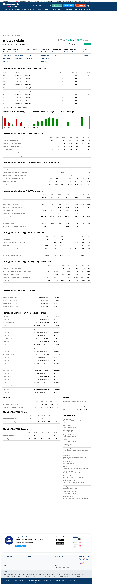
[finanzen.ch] (11, 4)
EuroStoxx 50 (30, 574)
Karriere (6, 561)
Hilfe (27, 559)
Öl (84, 1)
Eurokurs (13, 576)
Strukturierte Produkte (71, 52)
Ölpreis (73, 576)
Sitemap (6, 565)
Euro (38, 1)
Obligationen (78, 9)
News (11, 9)
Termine (54, 52)
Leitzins (79, 576)
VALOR (4, 44)
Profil (54, 55)
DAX (29, 1)
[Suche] (50, 5)
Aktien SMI (7, 574)
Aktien (5, 9)
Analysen (29, 55)
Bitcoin (66, 1)
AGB (55, 565)
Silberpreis (21, 576)
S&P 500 (61, 574)
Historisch (6, 61)
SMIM (19, 574)
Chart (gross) (18, 52)
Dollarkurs (7, 576)
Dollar (76, 1)
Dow (21, 1)
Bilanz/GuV (44, 52)
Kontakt (6, 559)
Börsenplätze (7, 58)
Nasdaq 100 (46, 574)
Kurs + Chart (6, 52)
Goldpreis (72, 574)
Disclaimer (57, 563)
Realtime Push (19, 58)
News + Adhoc (31, 52)
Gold (58, 1)
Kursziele (29, 58)
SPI (12, 1)
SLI (15, 574)
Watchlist (85, 55)
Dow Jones (39, 574)
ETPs (34, 9)
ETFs (29, 9)
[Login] (88, 5)
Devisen (69, 9)
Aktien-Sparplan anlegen (74, 44)
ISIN (14, 44)
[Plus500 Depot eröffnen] (13, 6)
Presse (5, 563)
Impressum (57, 559)
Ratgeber (87, 9)
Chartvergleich (19, 55)
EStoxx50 (48, 1)
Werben (28, 561)
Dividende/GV (45, 58)
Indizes (17, 9)
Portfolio (85, 52)
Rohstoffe (61, 9)
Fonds (24, 9)
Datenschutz (57, 561)
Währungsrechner (64, 576)
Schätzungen (45, 55)
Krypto (40, 9)
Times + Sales (7, 55)
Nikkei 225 (55, 574)
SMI (4, 1)
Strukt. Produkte (50, 9)
